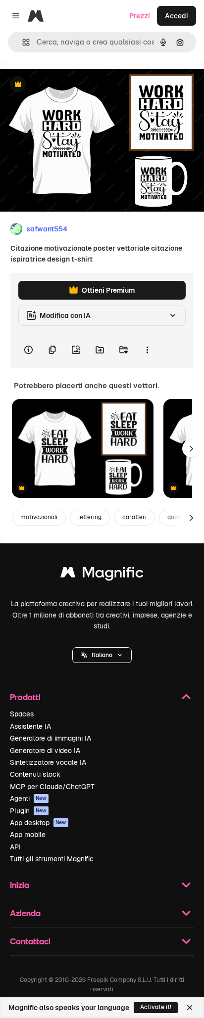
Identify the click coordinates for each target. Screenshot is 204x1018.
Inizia (19, 885)
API (15, 846)
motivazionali (38, 517)
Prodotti (25, 697)
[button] (102, 655)
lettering (90, 517)
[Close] (190, 1008)
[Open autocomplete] (22, 42)
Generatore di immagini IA (50, 738)
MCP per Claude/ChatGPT (52, 786)
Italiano (102, 655)
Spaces (22, 713)
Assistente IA (30, 726)
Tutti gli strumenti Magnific (52, 858)
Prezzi (139, 15)
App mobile (28, 834)
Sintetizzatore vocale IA (48, 762)
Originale (65, 84)
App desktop (38, 822)
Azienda (25, 913)
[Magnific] (102, 574)
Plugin (28, 810)
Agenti (28, 798)
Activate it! (155, 1007)
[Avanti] (191, 448)
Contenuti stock (35, 774)
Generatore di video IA (45, 750)
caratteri (134, 517)
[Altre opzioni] (147, 350)
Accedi (176, 15)
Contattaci (30, 941)
